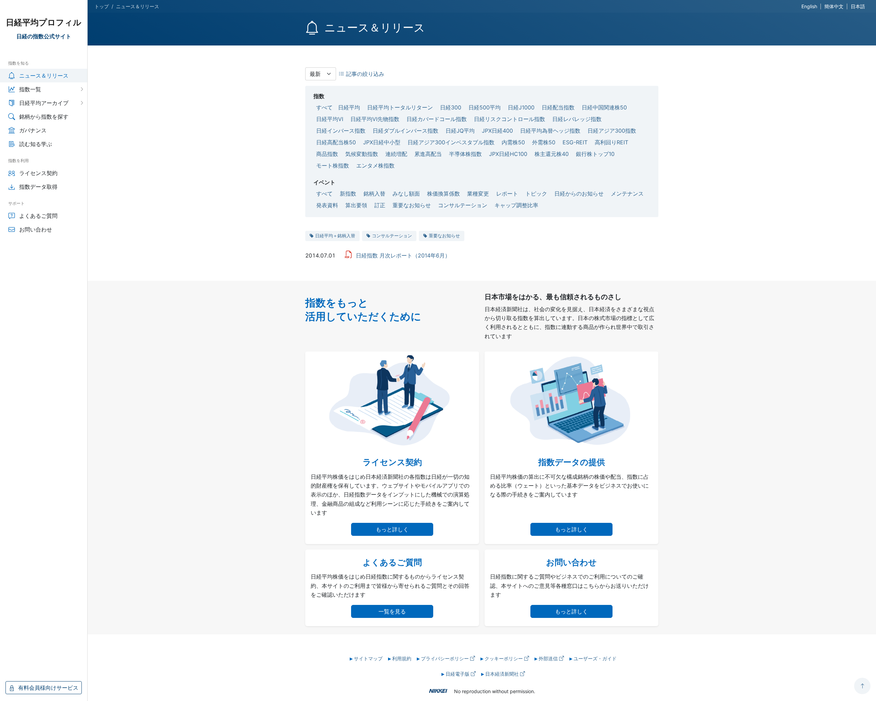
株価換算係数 (443, 193)
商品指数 (327, 153)
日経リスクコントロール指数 (509, 119)
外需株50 (543, 142)
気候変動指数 (361, 153)
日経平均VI (329, 119)
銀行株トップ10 (595, 153)
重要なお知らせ (411, 205)
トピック (536, 193)
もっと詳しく (392, 529)
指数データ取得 (38, 186)
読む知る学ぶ (35, 144)
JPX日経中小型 (381, 142)
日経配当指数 (558, 107)
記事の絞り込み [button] (364, 73)
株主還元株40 (551, 153)
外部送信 (549, 658)
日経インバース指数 (340, 130)
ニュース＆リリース (43, 75)
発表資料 (327, 205)
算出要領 (356, 205)
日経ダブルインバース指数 (405, 130)
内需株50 (513, 142)
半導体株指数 (465, 153)
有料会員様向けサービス (47, 687)
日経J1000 (521, 107)
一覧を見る (392, 611)
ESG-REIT (575, 142)
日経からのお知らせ (579, 193)
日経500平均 (484, 107)
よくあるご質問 (38, 215)
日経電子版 (458, 674)
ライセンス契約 (38, 173)
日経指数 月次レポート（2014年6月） (403, 255)
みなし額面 (406, 193)
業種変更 (478, 193)
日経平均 (349, 107)
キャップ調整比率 (516, 205)
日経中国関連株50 (604, 107)
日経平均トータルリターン (400, 107)
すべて (324, 107)
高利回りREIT (611, 142)
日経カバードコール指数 (437, 119)
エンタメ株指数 (375, 165)
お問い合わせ (35, 229)
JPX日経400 (497, 130)
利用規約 (401, 658)
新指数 (348, 193)
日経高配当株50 (336, 142)
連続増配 (396, 153)
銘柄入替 (374, 193)
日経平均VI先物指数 (374, 119)
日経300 (450, 107)
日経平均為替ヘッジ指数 (550, 130)
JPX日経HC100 (508, 153)
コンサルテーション (462, 205)
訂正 (379, 205)
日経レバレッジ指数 (577, 119)
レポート (507, 193)
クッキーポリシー (504, 658)
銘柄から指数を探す (43, 116)
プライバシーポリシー (445, 658)
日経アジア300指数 (612, 130)
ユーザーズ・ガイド (595, 658)
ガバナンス (33, 130)
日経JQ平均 (460, 130)
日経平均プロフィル (43, 22)
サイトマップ (368, 658)
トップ (101, 6)
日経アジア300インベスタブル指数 (451, 142)
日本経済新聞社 (502, 674)
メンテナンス (627, 193)
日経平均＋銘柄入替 (335, 235)
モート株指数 (332, 165)
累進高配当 (428, 153)
